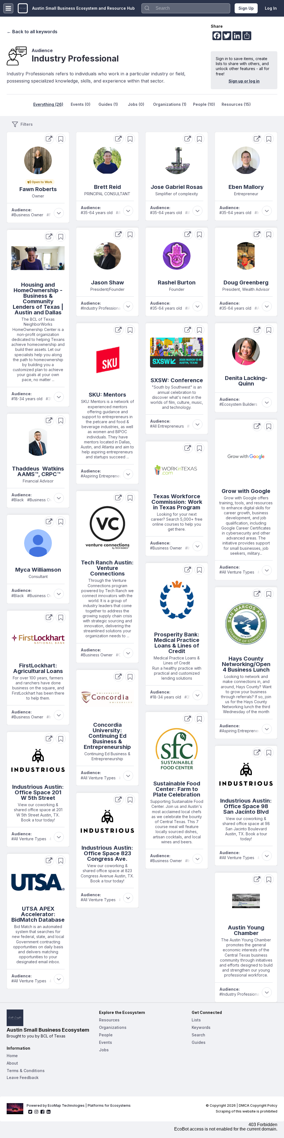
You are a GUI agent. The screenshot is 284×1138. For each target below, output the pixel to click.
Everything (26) (48, 104)
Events (105, 1042)
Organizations (112, 1027)
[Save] (61, 139)
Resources (109, 1020)
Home (12, 1055)
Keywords (201, 1027)
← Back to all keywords (32, 31)
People (106, 1034)
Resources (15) (236, 104)
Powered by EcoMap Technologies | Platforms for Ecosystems (79, 1105)
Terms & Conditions (26, 1070)
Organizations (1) (169, 104)
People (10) (204, 104)
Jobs (104, 1049)
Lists (196, 1020)
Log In (271, 8)
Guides (199, 1042)
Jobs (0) (136, 104)
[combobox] (185, 8)
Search (198, 1034)
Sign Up (246, 8)
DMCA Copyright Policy (258, 1105)
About (12, 1063)
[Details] (49, 139)
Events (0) (80, 104)
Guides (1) (108, 104)
